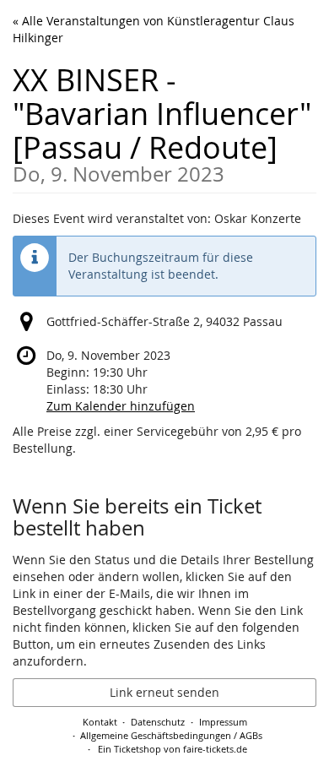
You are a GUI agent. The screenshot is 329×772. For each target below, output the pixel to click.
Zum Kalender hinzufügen (120, 406)
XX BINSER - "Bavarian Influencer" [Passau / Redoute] (162, 122)
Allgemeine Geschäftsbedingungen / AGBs (171, 735)
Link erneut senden (164, 692)
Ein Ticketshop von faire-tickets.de (172, 748)
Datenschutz (158, 721)
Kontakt (100, 721)
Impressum (223, 721)
